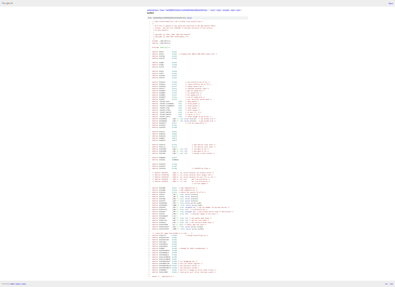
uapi (233, 10)
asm (238, 10)
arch (213, 10)
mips (219, 10)
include (226, 10)
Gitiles (12, 284)
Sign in (391, 3)
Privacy (18, 284)
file (189, 18)
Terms (24, 284)
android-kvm (152, 10)
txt (386, 284)
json (391, 284)
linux (162, 10)
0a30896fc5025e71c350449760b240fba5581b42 (186, 10)
